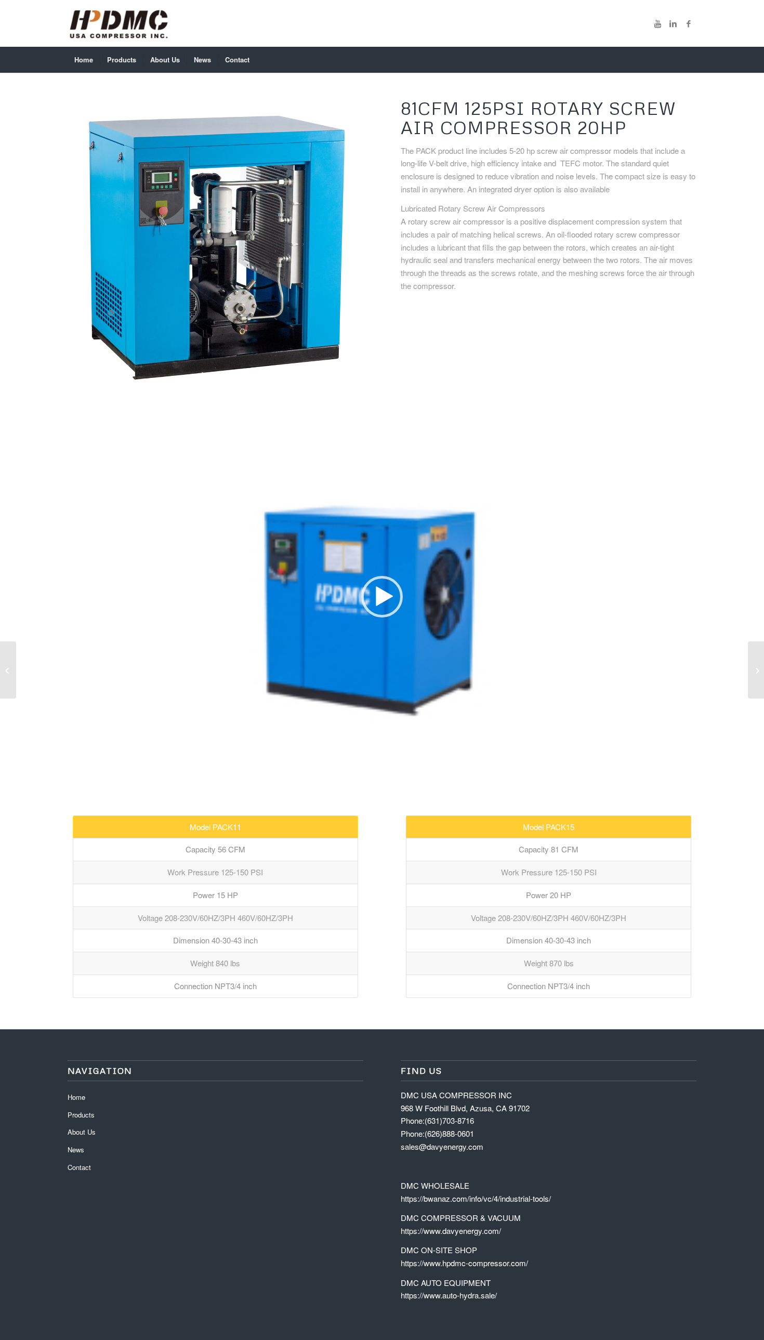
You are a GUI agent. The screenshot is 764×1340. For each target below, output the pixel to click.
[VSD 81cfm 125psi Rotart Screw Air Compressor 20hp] (756, 670)
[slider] (362, 766)
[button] (382, 597)
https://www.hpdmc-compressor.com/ (464, 1262)
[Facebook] (688, 23)
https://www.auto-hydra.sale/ (449, 1295)
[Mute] (688, 766)
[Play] (76, 766)
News (76, 1149)
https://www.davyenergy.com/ (451, 1230)
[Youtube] (657, 23)
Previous (91, 246)
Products (81, 1115)
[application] (382, 597)
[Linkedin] (673, 23)
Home (76, 1097)
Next (339, 246)
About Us (82, 1132)
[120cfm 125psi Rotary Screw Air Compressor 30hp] (8, 670)
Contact (79, 1167)
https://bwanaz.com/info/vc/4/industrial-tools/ (476, 1198)
